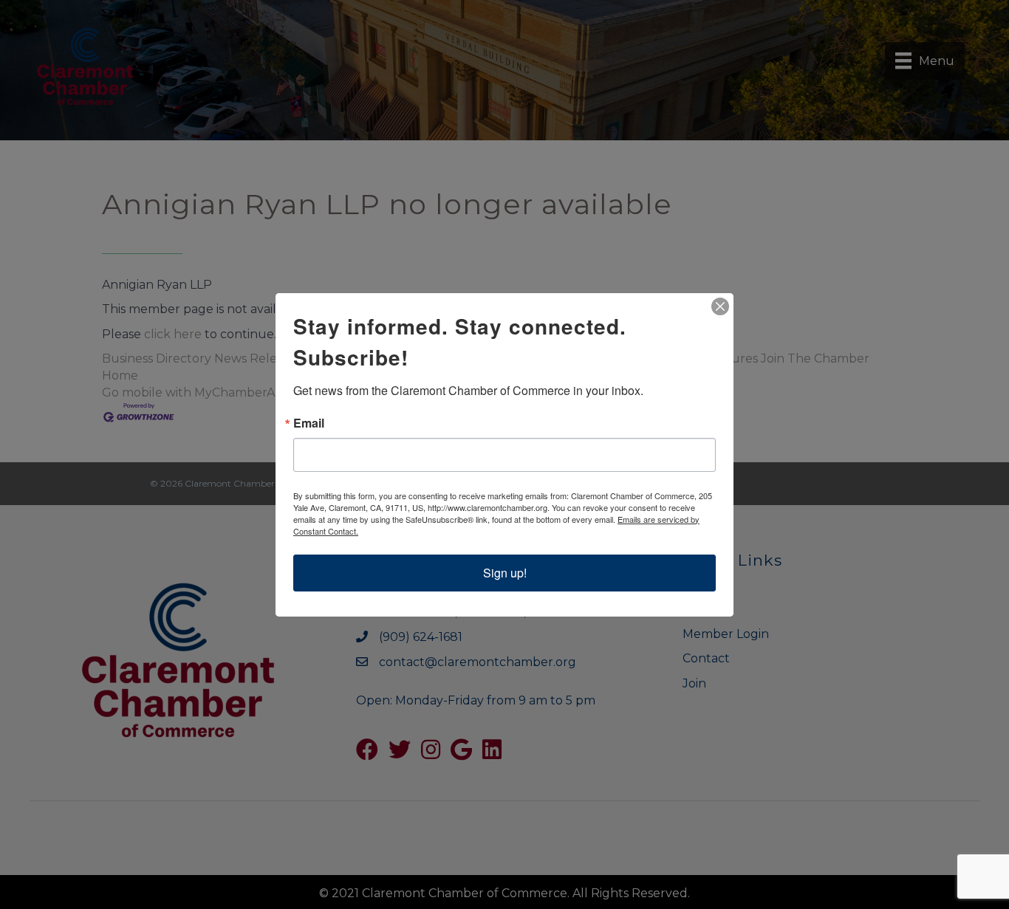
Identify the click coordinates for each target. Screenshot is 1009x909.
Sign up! (505, 572)
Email (308, 423)
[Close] (720, 306)
